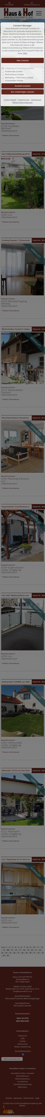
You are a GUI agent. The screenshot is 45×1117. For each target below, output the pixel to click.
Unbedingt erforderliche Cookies (19, 68)
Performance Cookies (14, 74)
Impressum (36, 99)
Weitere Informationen (22, 102)
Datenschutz (23, 99)
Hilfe (25, 53)
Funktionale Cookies (14, 71)
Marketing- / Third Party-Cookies (19, 77)
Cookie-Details (10, 99)
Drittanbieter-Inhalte (14, 80)
